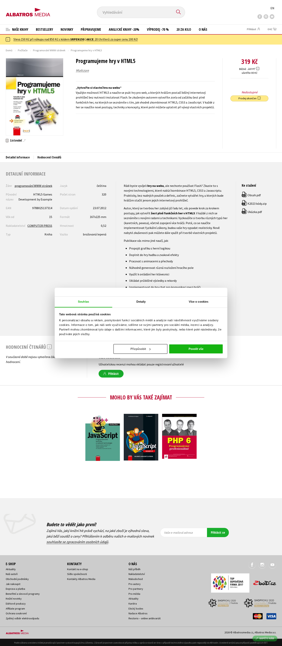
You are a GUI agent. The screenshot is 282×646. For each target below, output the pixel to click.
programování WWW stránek (33, 186)
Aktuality (11, 569)
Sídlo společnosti (77, 574)
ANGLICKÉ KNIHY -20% (124, 29)
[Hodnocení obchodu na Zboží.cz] (262, 582)
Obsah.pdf (251, 195)
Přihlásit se (218, 532)
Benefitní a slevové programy (23, 593)
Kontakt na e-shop (77, 569)
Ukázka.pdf (252, 212)
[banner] (28, 9)
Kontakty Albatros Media (81, 579)
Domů (9, 50)
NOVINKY (67, 29)
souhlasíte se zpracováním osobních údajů (77, 542)
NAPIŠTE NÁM (266, 638)
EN (272, 8)
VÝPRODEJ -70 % (158, 29)
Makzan (82, 70)
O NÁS (203, 29)
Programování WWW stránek (49, 50)
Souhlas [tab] (83, 301)
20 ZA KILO (183, 29)
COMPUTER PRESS (39, 226)
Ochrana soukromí (16, 613)
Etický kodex (136, 608)
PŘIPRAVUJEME (91, 29)
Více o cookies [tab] (198, 301)
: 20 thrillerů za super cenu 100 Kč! (112, 39)
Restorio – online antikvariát (145, 618)
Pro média (134, 593)
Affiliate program (15, 608)
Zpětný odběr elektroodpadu (22, 618)
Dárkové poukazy (16, 603)
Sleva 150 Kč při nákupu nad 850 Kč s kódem (48, 39)
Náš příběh (134, 569)
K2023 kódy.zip (254, 203)
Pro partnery (136, 589)
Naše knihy (19, 29)
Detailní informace (18, 157)
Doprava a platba (15, 589)
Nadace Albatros (138, 613)
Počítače (23, 50)
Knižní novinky (14, 598)
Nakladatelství (137, 574)
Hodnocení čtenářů (49, 157)
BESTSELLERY (44, 29)
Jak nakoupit (13, 584)
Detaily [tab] (141, 301)
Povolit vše (196, 348)
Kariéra (133, 603)
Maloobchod (136, 579)
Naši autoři (12, 574)
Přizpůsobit (138, 348)
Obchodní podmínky (17, 579)
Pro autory (135, 584)
